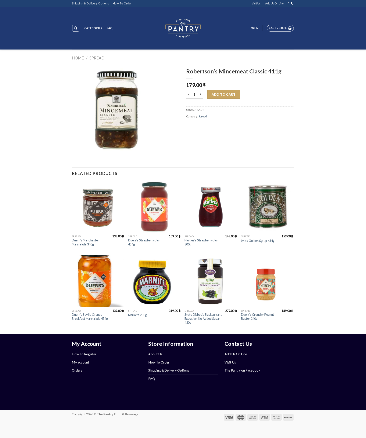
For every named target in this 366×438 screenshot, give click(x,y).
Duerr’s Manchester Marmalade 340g (85, 242)
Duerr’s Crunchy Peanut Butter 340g (257, 316)
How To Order (122, 3)
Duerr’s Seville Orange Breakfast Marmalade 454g (90, 316)
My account (80, 362)
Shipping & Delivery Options (90, 3)
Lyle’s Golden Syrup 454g (257, 240)
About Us (155, 354)
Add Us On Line (274, 3)
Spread (96, 58)
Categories (93, 28)
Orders (77, 370)
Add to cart (224, 94)
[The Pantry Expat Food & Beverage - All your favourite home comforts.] (183, 28)
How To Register (84, 354)
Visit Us (256, 3)
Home (78, 58)
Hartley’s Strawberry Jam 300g (201, 242)
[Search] (75, 28)
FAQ (109, 28)
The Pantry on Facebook (242, 370)
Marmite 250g (137, 315)
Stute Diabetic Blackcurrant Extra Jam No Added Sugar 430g (203, 318)
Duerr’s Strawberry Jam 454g (144, 242)
